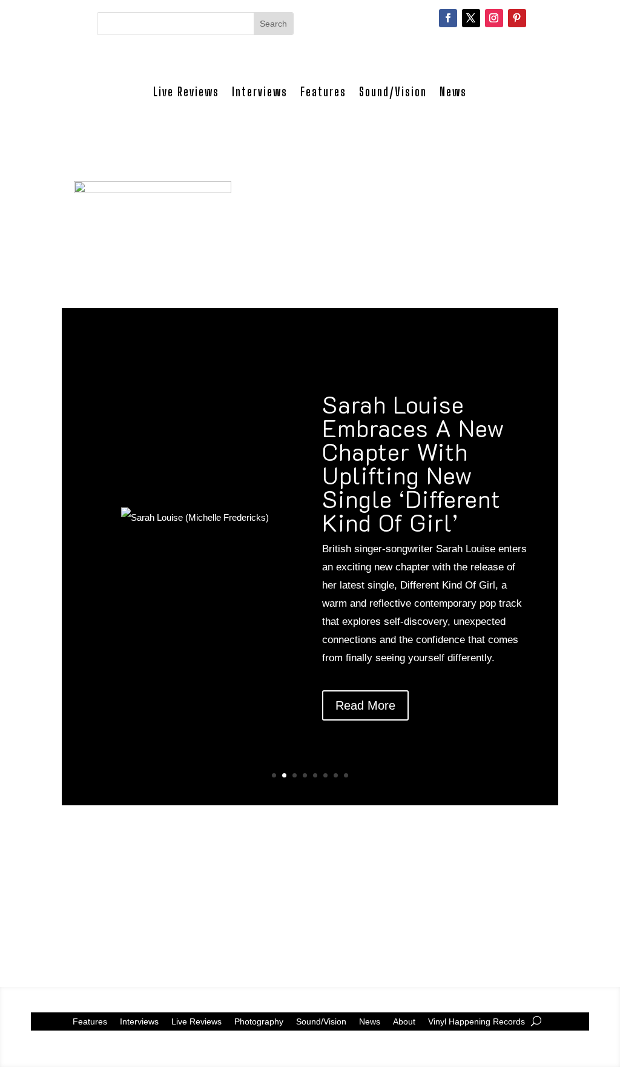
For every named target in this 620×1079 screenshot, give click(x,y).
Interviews (260, 92)
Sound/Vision (393, 92)
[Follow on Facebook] (448, 18)
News (453, 92)
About (404, 1021)
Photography (258, 1021)
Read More (365, 705)
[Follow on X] (471, 18)
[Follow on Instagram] (494, 18)
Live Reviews (186, 92)
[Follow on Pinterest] (517, 18)
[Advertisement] (310, 890)
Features (323, 92)
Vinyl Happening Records (476, 1021)
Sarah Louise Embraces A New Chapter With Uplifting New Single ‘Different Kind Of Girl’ (413, 463)
